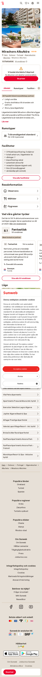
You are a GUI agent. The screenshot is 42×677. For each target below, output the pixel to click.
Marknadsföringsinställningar (21, 576)
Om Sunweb (21, 542)
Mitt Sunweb (21, 596)
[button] (21, 18)
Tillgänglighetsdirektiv (21, 550)
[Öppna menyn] (38, 3)
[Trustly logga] (21, 622)
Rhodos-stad (21, 530)
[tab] (7, 88)
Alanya (21, 527)
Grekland (21, 484)
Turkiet (21, 488)
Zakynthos (21, 507)
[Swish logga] (26, 622)
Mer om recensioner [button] (18, 224)
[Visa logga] (15, 622)
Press (21, 553)
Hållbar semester (21, 546)
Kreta (21, 504)
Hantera (20, 384)
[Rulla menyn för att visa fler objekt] (39, 88)
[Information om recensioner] (26, 61)
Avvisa (20, 376)
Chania (21, 523)
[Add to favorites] (36, 11)
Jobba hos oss (21, 557)
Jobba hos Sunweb (27, 662)
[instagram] (21, 608)
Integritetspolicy (21, 569)
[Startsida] (2, 3)
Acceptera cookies (20, 369)
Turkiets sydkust (21, 511)
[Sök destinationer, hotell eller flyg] (21, 3)
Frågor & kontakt (21, 592)
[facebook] (11, 608)
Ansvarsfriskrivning (21, 580)
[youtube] (31, 608)
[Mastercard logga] (10, 622)
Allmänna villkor (16, 666)
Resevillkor (21, 599)
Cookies (21, 573)
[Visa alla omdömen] (14, 61)
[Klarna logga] (32, 622)
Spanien (21, 492)
